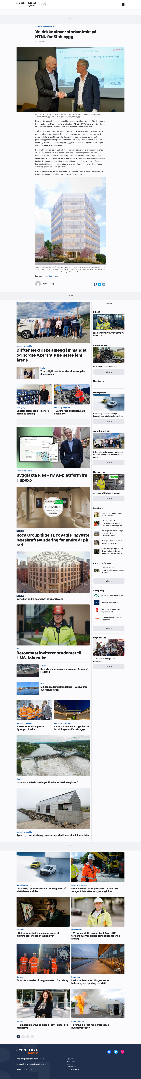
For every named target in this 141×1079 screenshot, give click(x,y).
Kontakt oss (71, 1067)
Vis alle (109, 372)
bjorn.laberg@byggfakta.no (34, 1064)
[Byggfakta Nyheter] (26, 4)
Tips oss (70, 1059)
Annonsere (71, 1061)
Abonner (70, 1064)
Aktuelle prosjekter (43, 27)
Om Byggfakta (73, 1069)
